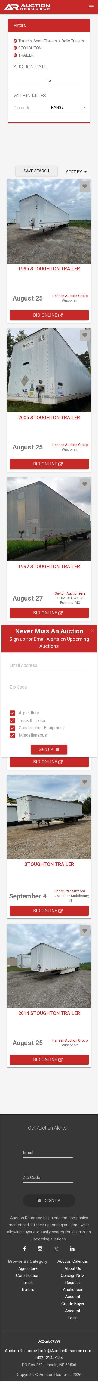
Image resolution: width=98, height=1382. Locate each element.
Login (73, 1317)
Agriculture (20, 712)
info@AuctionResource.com (65, 1350)
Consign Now (73, 1275)
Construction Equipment (20, 727)
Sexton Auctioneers (70, 593)
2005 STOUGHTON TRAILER (49, 417)
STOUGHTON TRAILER (49, 864)
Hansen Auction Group (70, 296)
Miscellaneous (20, 735)
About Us (73, 1268)
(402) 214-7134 (49, 1357)
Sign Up (46, 749)
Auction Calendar (72, 1261)
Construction (27, 1275)
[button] (68, 107)
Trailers (27, 1289)
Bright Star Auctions (70, 891)
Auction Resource (21, 1350)
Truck (28, 1282)
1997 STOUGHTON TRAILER (49, 566)
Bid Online (45, 315)
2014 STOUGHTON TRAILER (49, 1013)
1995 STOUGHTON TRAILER (49, 268)
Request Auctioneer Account (72, 1289)
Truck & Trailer (20, 720)
